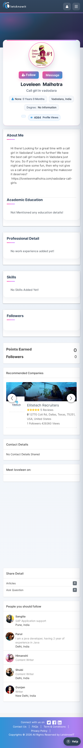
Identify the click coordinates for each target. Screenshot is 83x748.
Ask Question (14, 590)
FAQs (35, 726)
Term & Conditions (55, 726)
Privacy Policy (39, 730)
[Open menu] (76, 6)
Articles (11, 583)
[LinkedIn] (60, 722)
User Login (29, 743)
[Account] (67, 6)
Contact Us (19, 726)
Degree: (31, 107)
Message (52, 75)
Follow (30, 75)
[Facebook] (54, 722)
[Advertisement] (41, 527)
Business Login (53, 743)
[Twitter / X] (49, 722)
